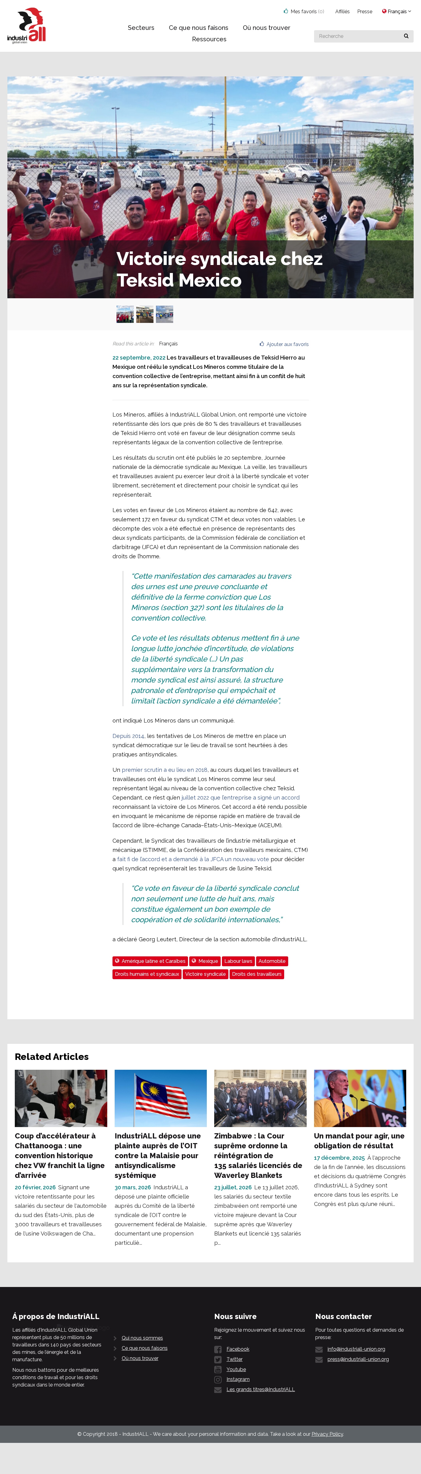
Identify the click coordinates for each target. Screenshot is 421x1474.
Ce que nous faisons (145, 1348)
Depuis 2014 (128, 736)
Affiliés (342, 11)
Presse (364, 11)
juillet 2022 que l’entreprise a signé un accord (241, 797)
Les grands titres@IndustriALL (261, 1389)
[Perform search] (406, 36)
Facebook (238, 1349)
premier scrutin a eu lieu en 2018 (164, 770)
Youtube (236, 1369)
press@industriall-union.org (358, 1359)
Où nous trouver (140, 1358)
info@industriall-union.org (356, 1349)
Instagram (238, 1379)
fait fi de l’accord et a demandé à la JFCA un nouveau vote (193, 859)
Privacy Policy (327, 1434)
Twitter (235, 1359)
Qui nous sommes (142, 1338)
